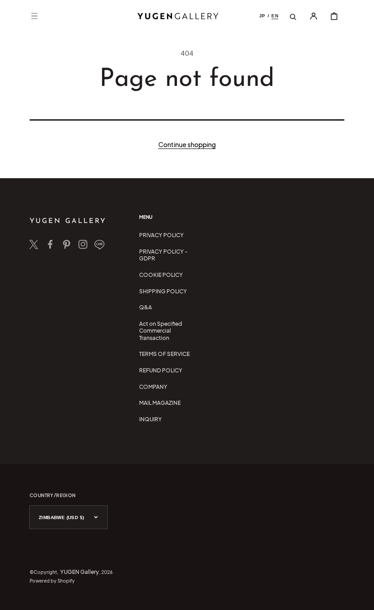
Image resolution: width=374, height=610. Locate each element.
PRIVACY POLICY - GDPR (163, 255)
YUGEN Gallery (79, 571)
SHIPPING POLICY (163, 291)
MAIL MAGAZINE (160, 402)
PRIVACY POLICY (161, 235)
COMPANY (153, 386)
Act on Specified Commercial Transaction (160, 330)
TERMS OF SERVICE (164, 353)
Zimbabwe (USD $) (61, 517)
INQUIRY (150, 419)
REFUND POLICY (160, 370)
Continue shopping (187, 144)
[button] (34, 16)
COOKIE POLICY (161, 274)
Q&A (145, 307)
